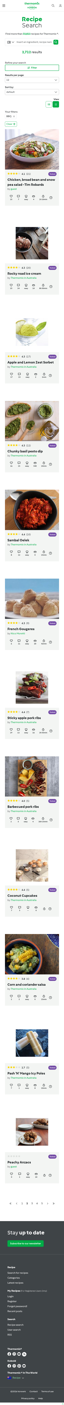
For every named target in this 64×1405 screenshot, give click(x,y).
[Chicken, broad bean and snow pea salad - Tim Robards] (32, 149)
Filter (34, 67)
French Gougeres (20, 629)
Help (40, 1398)
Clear (9, 123)
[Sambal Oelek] (32, 510)
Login (10, 1296)
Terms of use (47, 1391)
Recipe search (15, 1324)
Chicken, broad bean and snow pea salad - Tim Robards (31, 182)
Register (12, 1301)
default (10, 91)
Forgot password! (17, 1306)
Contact (34, 1391)
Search (11, 1319)
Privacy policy (27, 1398)
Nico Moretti (18, 633)
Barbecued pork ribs (23, 807)
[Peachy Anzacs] (32, 1132)
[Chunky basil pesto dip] (32, 421)
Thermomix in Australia (24, 277)
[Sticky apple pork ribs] (32, 687)
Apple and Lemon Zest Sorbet (30, 362)
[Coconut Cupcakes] (32, 865)
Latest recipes (15, 1282)
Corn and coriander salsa (26, 984)
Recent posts (14, 1311)
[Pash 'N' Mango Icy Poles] (32, 1043)
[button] (4, 5)
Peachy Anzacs (19, 1162)
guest (14, 188)
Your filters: (11, 111)
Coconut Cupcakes (22, 896)
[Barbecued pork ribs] (32, 776)
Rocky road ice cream (24, 273)
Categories (13, 1277)
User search (14, 1329)
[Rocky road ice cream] (32, 243)
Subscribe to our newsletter (25, 1243)
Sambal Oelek (18, 540)
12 (7, 79)
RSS (9, 1334)
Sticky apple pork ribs (24, 718)
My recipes (27, 1290)
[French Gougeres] (32, 599)
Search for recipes (17, 1272)
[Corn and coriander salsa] (32, 954)
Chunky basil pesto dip (25, 451)
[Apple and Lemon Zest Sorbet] (32, 332)
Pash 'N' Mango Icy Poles (26, 1073)
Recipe (11, 1267)
